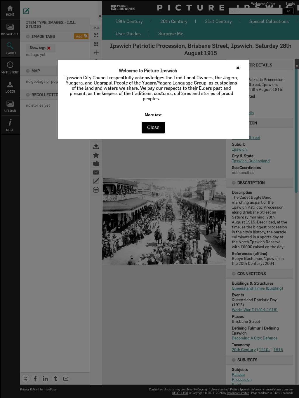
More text (153, 115)
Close (153, 127)
